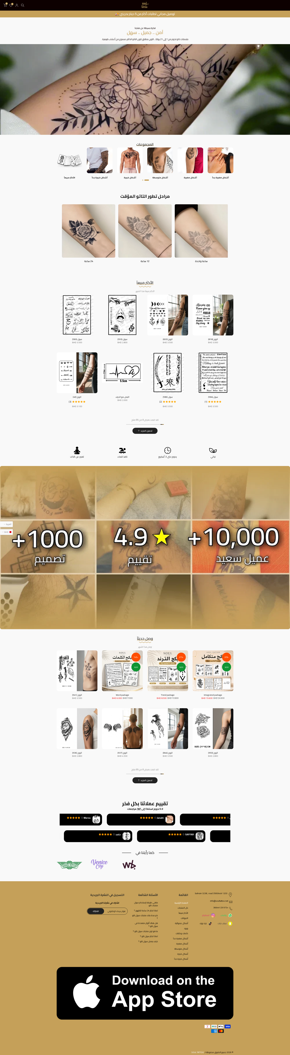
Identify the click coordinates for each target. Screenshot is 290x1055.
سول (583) (77, 339)
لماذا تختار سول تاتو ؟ (149, 936)
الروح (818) (213, 339)
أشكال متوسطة (181, 948)
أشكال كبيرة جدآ (181, 959)
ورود (186, 928)
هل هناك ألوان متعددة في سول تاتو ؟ (146, 925)
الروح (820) (167, 339)
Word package (122, 695)
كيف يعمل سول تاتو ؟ (148, 941)
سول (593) (122, 339)
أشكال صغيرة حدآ (180, 938)
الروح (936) (77, 753)
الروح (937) (122, 753)
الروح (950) (213, 753)
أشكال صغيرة (182, 943)
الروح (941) (77, 695)
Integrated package (213, 695)
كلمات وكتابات (182, 933)
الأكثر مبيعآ (183, 913)
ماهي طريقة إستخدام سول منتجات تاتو (146, 904)
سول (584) (213, 397)
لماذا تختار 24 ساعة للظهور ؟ (146, 910)
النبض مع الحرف (122, 397)
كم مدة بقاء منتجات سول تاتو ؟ (145, 917)
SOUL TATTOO (197, 1052)
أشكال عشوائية (181, 923)
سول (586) (168, 397)
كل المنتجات (183, 907)
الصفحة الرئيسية (181, 903)
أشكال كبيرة (182, 954)
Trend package (167, 695)
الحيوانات (184, 918)
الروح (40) (77, 397)
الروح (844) (167, 753)
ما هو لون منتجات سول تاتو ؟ (145, 931)
